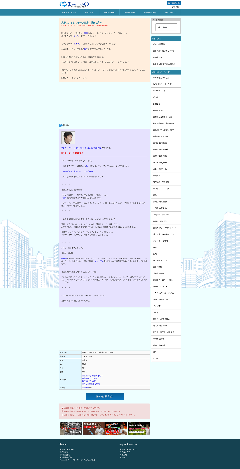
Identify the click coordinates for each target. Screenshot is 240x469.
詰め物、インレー (160, 287)
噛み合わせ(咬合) (160, 163)
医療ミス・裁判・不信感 (162, 280)
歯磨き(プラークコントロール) (165, 228)
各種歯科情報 (129, 13)
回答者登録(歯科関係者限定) (164, 64)
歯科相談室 (89, 13)
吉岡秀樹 (85, 387)
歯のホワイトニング (161, 189)
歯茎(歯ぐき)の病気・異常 (163, 130)
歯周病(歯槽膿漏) (160, 143)
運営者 (122, 457)
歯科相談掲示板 (174, 3)
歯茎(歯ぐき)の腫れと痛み (92, 376)
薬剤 (155, 254)
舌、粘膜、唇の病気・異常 (163, 234)
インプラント (158, 306)
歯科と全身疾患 (159, 345)
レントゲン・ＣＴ (160, 260)
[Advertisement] (105, 102)
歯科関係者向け (150, 13)
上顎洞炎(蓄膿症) (160, 208)
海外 (155, 352)
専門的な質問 (158, 339)
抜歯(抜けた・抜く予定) (162, 84)
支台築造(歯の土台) (160, 300)
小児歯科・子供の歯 (161, 215)
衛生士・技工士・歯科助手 (163, 332)
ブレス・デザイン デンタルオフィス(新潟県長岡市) (81, 148)
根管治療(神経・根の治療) (163, 123)
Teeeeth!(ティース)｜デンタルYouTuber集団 (77, 460)
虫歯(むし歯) (158, 110)
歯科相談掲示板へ (105, 396)
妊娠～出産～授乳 (160, 221)
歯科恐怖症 (157, 267)
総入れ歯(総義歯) (160, 326)
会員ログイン (170, 13)
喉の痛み (77, 36)
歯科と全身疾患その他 (91, 384)
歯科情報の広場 (66, 457)
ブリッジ (156, 313)
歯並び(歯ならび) (160, 156)
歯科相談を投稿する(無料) (163, 51)
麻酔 (155, 247)
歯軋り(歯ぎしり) (160, 169)
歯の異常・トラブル (161, 91)
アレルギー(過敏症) (160, 241)
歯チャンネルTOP (69, 13)
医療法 (64, 258)
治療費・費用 (158, 273)
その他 (155, 358)
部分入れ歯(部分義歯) (161, 319)
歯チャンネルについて (128, 449)
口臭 (155, 195)
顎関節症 (156, 176)
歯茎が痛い (78, 44)
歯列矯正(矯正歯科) (160, 149)
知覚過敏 (156, 104)
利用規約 (123, 455)
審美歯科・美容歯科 (161, 182)
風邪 (86, 33)
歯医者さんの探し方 (161, 78)
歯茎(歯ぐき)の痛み (89, 378)
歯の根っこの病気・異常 (162, 117)
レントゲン (99, 261)
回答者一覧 (157, 57)
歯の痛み (156, 97)
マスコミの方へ (126, 452)
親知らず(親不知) (160, 202)
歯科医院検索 (109, 13)
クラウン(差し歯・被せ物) (163, 293)
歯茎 (86, 49)
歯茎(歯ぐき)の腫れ (89, 381)
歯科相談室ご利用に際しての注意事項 (78, 171)
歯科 (65, 198)
